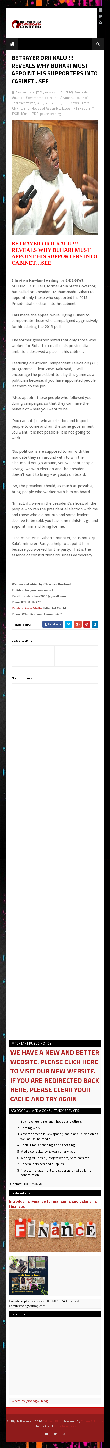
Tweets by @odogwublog (29, 1400)
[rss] (100, 22)
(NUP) (68, 92)
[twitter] (100, 16)
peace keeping (50, 113)
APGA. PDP (53, 102)
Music (25, 113)
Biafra (85, 102)
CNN (15, 108)
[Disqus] (55, 829)
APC (40, 102)
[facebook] (100, 10)
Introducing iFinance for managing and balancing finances (53, 1203)
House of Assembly (45, 108)
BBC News (71, 102)
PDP (35, 113)
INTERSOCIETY (83, 108)
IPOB (15, 113)
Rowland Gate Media (27, 608)
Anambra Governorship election (35, 97)
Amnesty (81, 92)
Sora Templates (65, 1426)
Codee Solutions (92, 1421)
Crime (25, 108)
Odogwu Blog (52, 1421)
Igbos (66, 108)
